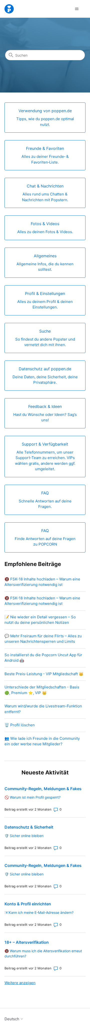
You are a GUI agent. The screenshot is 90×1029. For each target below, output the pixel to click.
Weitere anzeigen (20, 982)
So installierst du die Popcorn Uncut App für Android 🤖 (43, 658)
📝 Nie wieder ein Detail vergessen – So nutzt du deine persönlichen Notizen (40, 620)
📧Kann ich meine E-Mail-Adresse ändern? (39, 912)
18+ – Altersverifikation (26, 942)
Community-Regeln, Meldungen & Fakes (43, 788)
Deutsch (12, 1019)
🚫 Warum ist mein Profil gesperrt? (32, 797)
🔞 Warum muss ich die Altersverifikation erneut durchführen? (43, 953)
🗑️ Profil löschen (19, 725)
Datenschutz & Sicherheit (28, 827)
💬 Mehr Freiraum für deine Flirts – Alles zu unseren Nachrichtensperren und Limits (43, 639)
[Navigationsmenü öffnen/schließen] (77, 9)
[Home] (9, 8)
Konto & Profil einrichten (27, 903)
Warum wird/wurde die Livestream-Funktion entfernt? (43, 709)
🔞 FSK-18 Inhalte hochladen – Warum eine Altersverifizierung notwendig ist (42, 582)
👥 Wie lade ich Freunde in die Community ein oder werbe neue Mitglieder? (42, 741)
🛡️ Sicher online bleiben (24, 836)
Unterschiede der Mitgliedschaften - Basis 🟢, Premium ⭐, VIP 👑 (41, 690)
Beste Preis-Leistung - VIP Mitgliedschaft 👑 (44, 673)
